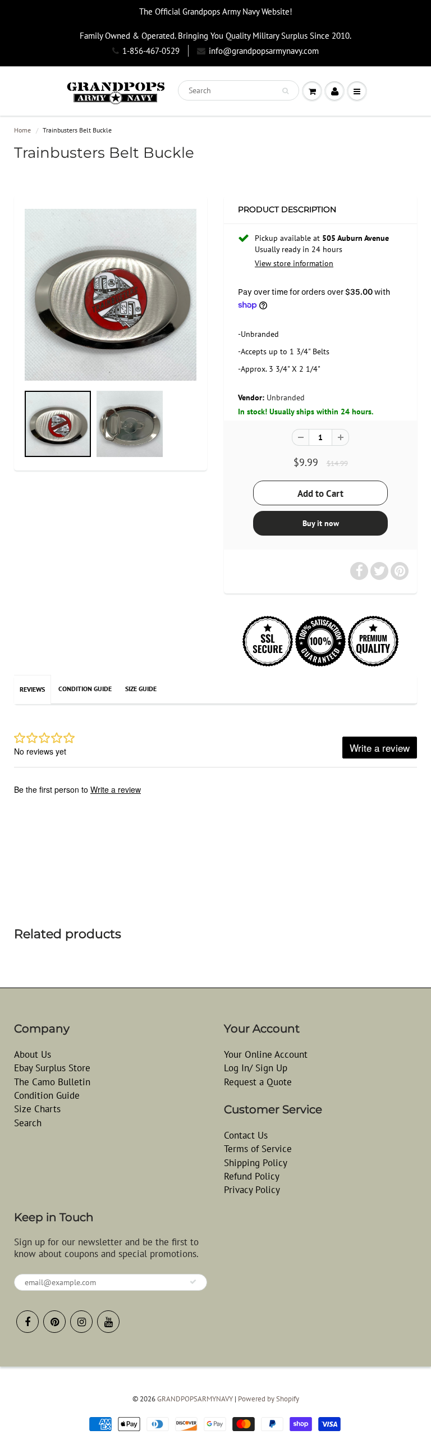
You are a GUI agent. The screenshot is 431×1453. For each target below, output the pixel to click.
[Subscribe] (193, 1282)
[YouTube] (108, 1321)
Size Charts (37, 1109)
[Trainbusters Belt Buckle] (110, 295)
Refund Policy (251, 1176)
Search (28, 1123)
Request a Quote (258, 1082)
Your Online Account (266, 1054)
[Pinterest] (54, 1321)
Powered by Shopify (268, 1399)
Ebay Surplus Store (52, 1068)
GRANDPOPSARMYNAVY (195, 1399)
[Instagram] (81, 1321)
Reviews (32, 689)
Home (22, 130)
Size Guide (141, 688)
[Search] (285, 91)
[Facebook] (27, 1321)
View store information (294, 263)
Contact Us (246, 1135)
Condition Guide (85, 688)
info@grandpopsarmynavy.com (264, 50)
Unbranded (286, 397)
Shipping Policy (255, 1163)
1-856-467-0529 (151, 50)
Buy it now (320, 523)
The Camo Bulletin (52, 1082)
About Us (32, 1054)
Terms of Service (258, 1149)
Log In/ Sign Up (255, 1068)
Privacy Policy (252, 1190)
